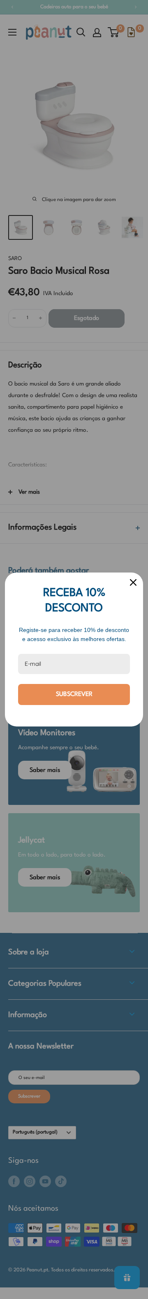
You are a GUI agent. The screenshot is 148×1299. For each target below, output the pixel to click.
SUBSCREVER (74, 694)
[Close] (133, 582)
